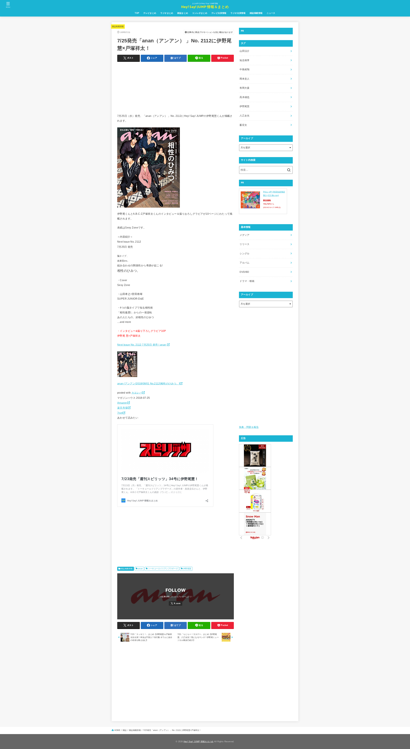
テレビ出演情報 (218, 13)
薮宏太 (243, 125)
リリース (244, 244)
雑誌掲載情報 (256, 13)
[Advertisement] (175, 87)
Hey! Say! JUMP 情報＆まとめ (205, 7)
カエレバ (136, 392)
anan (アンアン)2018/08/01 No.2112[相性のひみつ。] (148, 383)
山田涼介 (244, 51)
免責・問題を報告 (249, 427)
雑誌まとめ (182, 13)
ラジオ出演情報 (238, 13)
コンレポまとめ (199, 13)
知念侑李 (244, 60)
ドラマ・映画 (247, 281)
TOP (137, 13)
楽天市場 (122, 407)
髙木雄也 (244, 97)
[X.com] (175, 603)
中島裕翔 (244, 69)
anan (140, 569)
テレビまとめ (149, 13)
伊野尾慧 (187, 569)
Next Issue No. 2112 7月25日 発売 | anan (142, 344)
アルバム (244, 262)
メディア (244, 235)
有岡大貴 (244, 88)
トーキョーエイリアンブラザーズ (163, 569)
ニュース (271, 13)
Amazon (122, 402)
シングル (244, 253)
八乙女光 (244, 115)
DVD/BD (244, 272)
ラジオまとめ (166, 13)
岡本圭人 (244, 78)
